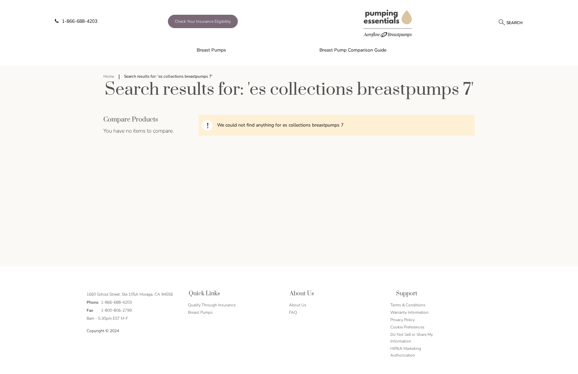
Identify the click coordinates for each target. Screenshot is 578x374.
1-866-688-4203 (79, 21)
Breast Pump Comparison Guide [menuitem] (352, 50)
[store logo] (388, 23)
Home (108, 76)
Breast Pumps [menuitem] (211, 50)
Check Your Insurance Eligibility (203, 21)
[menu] (289, 50)
